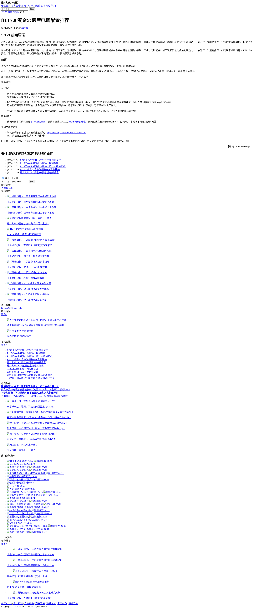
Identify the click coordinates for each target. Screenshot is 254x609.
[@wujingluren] (38, 121)
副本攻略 (46, 5)
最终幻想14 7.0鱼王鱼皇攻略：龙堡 (25, 365)
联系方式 (51, 603)
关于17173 (6, 603)
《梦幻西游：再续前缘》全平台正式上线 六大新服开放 (29, 392)
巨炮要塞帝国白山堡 (11, 308)
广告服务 (29, 603)
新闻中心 (26, 5)
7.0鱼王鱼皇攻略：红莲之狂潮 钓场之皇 (40, 160)
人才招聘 (18, 603)
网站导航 (73, 603)
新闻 (16, 178)
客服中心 (62, 603)
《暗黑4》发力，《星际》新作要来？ (50, 389)
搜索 (32, 9)
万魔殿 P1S (7, 188)
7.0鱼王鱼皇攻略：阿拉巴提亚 (22, 368)
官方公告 (16, 5)
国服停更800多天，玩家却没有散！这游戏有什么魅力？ (30, 386)
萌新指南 (36, 5)
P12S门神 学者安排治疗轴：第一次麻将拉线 (43, 166)
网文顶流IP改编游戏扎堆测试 (16, 389)
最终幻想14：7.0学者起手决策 (22, 372)
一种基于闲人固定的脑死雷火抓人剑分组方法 (30, 378)
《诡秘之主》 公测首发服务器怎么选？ (49, 395)
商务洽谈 (40, 603)
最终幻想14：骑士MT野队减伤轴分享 (39, 172)
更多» (4, 314)
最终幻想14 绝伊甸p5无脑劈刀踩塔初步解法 (29, 375)
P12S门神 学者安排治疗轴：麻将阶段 (39, 163)
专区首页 (6, 5)
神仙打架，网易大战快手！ (15, 395)
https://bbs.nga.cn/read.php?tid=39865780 (66, 132)
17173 (4, 12)
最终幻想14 (13, 12)
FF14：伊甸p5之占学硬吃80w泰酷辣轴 (40, 169)
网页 (7, 178)
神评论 (25, 28)
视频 (53, 5)
